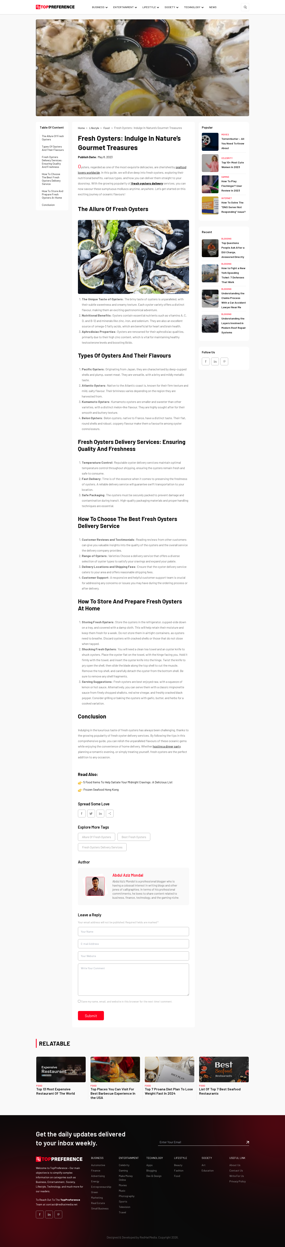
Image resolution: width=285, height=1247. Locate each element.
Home (81, 128)
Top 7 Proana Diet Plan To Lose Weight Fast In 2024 (169, 1091)
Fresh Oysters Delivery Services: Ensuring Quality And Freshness (52, 161)
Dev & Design (154, 1175)
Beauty (178, 1165)
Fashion (178, 1170)
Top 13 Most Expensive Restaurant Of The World (55, 1091)
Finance (95, 1170)
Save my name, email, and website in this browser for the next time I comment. (126, 1001)
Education (208, 1170)
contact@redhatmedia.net (62, 1204)
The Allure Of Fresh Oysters (53, 137)
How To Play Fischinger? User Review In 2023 (231, 185)
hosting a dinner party (166, 746)
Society (170, 7)
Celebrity (227, 158)
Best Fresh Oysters (134, 837)
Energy (95, 1181)
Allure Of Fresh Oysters (96, 837)
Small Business (100, 1208)
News (213, 7)
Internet (226, 198)
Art (204, 1165)
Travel (122, 1212)
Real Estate (98, 1203)
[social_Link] (206, 361)
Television (124, 1206)
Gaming (225, 177)
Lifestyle (149, 7)
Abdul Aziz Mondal (127, 875)
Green (94, 1192)
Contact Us (236, 1170)
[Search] (245, 7)
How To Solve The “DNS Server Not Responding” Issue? (233, 207)
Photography (126, 1196)
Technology (192, 7)
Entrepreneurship (101, 1186)
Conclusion (48, 204)
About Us (234, 1165)
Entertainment (123, 7)
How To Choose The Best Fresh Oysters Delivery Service (51, 178)
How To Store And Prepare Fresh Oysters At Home (52, 194)
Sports (123, 1201)
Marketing (97, 1197)
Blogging (226, 238)
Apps (149, 1165)
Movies (225, 134)
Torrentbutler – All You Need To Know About (232, 143)
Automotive (98, 1165)
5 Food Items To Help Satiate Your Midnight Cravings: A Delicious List (128, 782)
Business (98, 7)
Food (107, 128)
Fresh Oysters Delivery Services (102, 847)
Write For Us (236, 1175)
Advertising (98, 1175)
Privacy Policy (237, 1181)
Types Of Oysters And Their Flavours (53, 148)
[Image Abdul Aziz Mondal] (95, 886)
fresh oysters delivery (147, 183)
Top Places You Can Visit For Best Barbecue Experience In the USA (113, 1093)
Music (122, 1190)
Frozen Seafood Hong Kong (101, 789)
